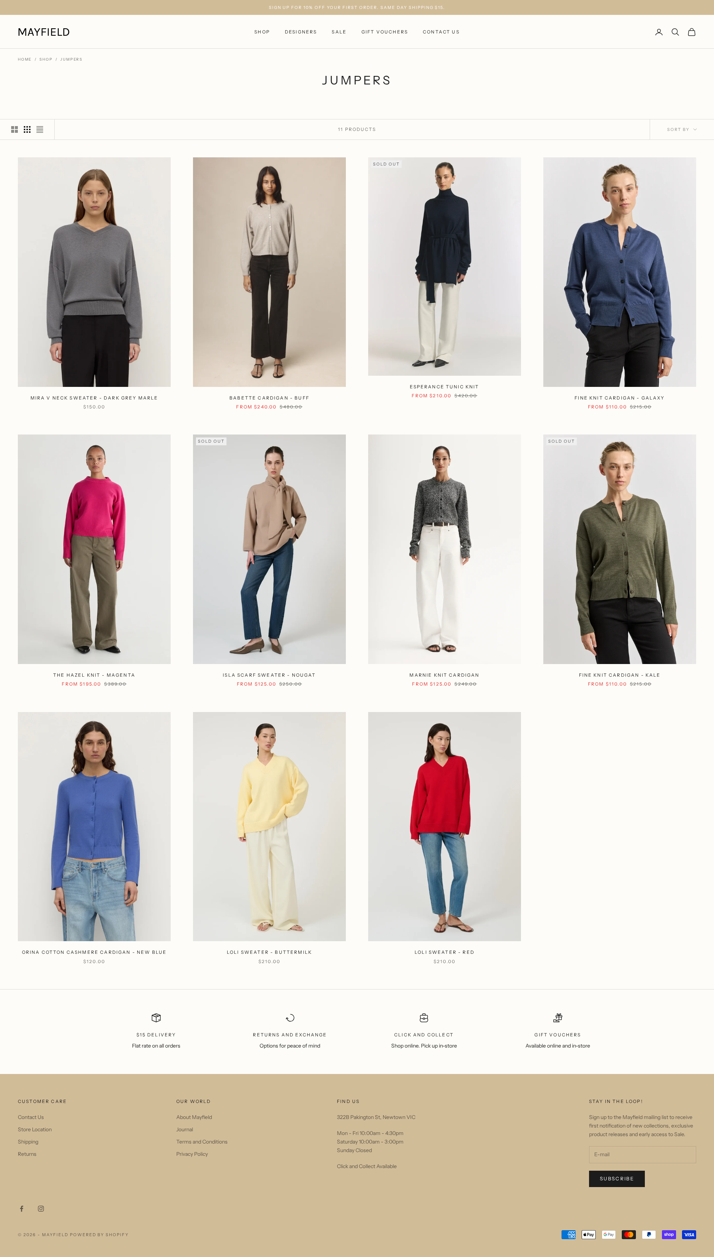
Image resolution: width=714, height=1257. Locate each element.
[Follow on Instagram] (41, 1208)
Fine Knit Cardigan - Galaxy (620, 398)
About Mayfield (194, 1117)
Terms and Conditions (202, 1141)
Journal (184, 1129)
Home (25, 59)
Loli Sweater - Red (445, 952)
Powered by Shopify (99, 1234)
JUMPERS (71, 59)
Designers (301, 32)
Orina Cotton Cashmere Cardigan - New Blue (94, 952)
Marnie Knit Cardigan (444, 675)
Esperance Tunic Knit (444, 386)
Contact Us (441, 32)
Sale (339, 32)
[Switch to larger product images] (14, 129)
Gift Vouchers (384, 32)
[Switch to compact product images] (39, 129)
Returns (27, 1154)
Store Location (35, 1129)
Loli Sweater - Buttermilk (269, 952)
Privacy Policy (192, 1154)
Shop (262, 32)
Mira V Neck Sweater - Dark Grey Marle (94, 398)
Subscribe (617, 1178)
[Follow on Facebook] (21, 1208)
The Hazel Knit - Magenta (94, 675)
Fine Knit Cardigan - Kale (620, 675)
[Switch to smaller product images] (27, 129)
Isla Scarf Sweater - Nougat (269, 675)
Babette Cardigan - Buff (269, 398)
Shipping (28, 1141)
